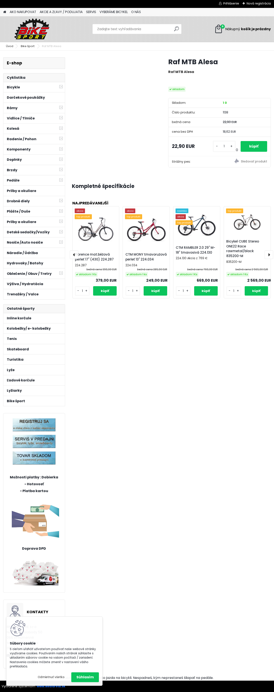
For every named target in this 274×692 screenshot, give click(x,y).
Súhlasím (85, 677)
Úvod (9, 46)
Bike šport (28, 46)
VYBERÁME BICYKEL (114, 12)
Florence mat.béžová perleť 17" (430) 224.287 (94, 257)
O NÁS (136, 12)
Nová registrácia (259, 3)
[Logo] (32, 29)
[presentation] (74, 254)
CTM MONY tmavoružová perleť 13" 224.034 (146, 257)
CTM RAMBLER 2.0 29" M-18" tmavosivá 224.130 (195, 250)
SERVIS (91, 12)
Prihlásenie (231, 3)
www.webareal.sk (51, 686)
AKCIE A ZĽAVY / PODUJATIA (61, 12)
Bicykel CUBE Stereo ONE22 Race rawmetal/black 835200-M (242, 248)
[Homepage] (4, 12)
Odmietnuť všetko (51, 677)
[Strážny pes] (245, 162)
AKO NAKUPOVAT (23, 12)
